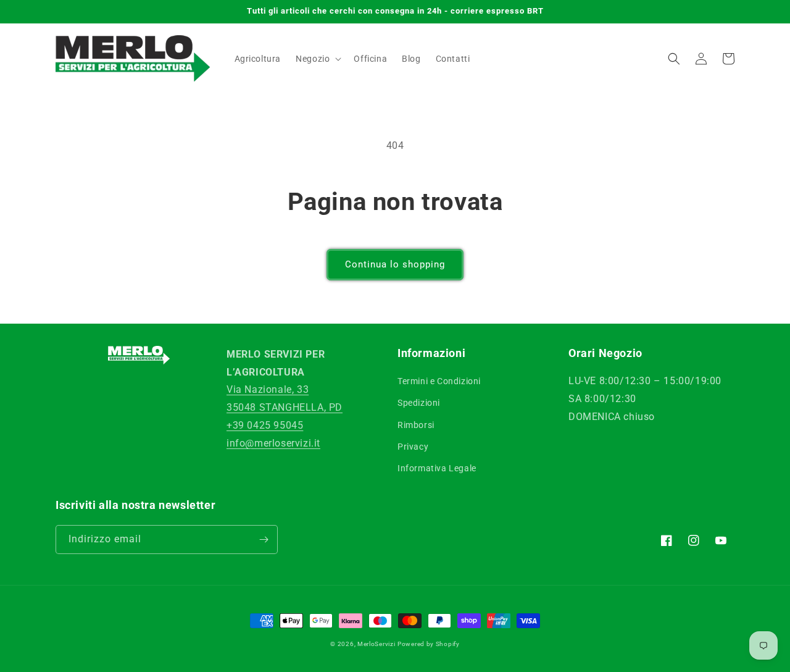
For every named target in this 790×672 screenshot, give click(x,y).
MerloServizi (376, 643)
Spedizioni (418, 403)
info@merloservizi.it (273, 443)
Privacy (412, 447)
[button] (317, 59)
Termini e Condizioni (439, 381)
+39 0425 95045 (265, 425)
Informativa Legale (436, 468)
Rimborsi (415, 425)
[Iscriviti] (263, 539)
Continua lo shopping (395, 264)
